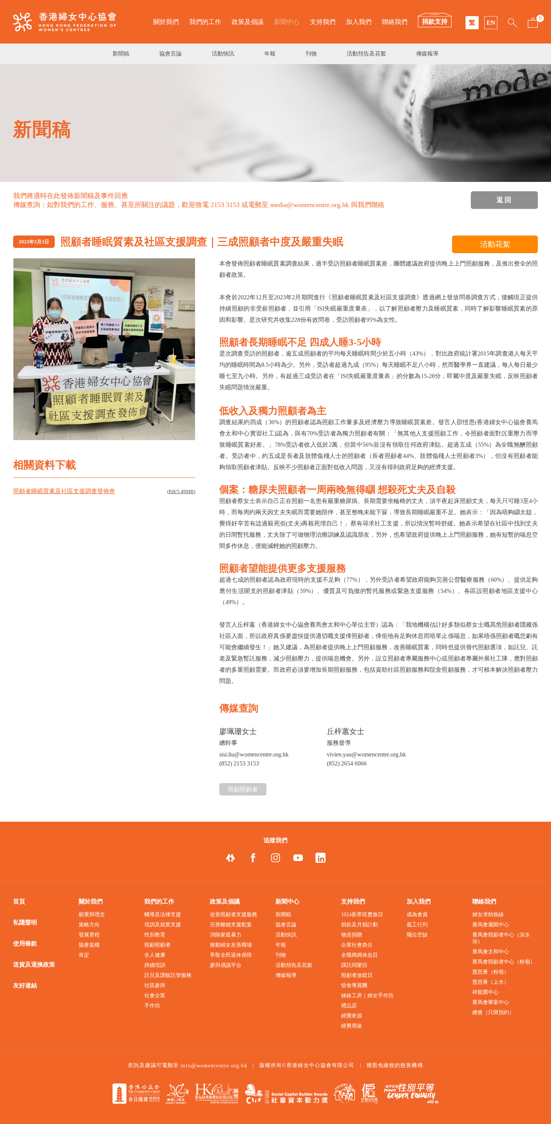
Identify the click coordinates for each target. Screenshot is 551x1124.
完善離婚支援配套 (231, 924)
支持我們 (322, 22)
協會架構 (89, 945)
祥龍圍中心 (485, 992)
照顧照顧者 (243, 789)
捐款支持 (435, 21)
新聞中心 (286, 22)
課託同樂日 (354, 965)
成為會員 (417, 914)
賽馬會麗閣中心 (490, 924)
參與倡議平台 (225, 965)
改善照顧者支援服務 (233, 914)
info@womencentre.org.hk (214, 1065)
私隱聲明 (25, 922)
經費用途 (351, 1026)
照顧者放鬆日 (357, 975)
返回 (504, 200)
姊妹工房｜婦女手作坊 (367, 995)
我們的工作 (205, 22)
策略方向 (89, 924)
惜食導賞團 (354, 985)
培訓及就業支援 (162, 924)
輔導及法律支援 (162, 914)
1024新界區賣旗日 (362, 914)
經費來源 (351, 1016)
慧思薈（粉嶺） (490, 972)
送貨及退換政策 (34, 964)
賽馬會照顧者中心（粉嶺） (503, 962)
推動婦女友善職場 (231, 945)
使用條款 (25, 943)
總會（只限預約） (493, 1012)
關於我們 (166, 22)
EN (491, 22)
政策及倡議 (248, 22)
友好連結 (25, 985)
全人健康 (154, 955)
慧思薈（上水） (490, 982)
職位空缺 (417, 935)
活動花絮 (495, 244)
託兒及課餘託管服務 (168, 975)
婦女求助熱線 (488, 914)
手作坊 (152, 1005)
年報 (270, 54)
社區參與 (154, 985)
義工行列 (417, 924)
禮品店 (349, 1005)
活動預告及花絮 (366, 54)
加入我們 (358, 22)
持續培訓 (154, 965)
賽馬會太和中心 (490, 951)
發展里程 (89, 935)
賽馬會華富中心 (490, 1002)
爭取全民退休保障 (231, 955)
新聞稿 (120, 54)
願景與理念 (92, 914)
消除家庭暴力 (225, 935)
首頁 (19, 901)
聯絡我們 (394, 22)
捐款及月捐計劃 (359, 924)
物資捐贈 (351, 935)
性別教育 (154, 935)
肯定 (84, 955)
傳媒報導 (427, 54)
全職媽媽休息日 (359, 955)
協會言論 (170, 54)
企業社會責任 (357, 945)
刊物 (311, 54)
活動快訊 (223, 54)
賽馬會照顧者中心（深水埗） (501, 938)
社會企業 (154, 995)
